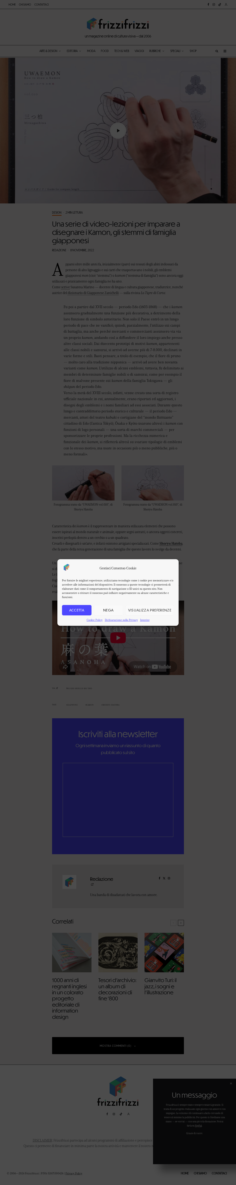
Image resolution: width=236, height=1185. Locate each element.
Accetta (76, 610)
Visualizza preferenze (149, 610)
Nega (108, 610)
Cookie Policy (95, 620)
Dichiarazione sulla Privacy (121, 620)
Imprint (145, 620)
